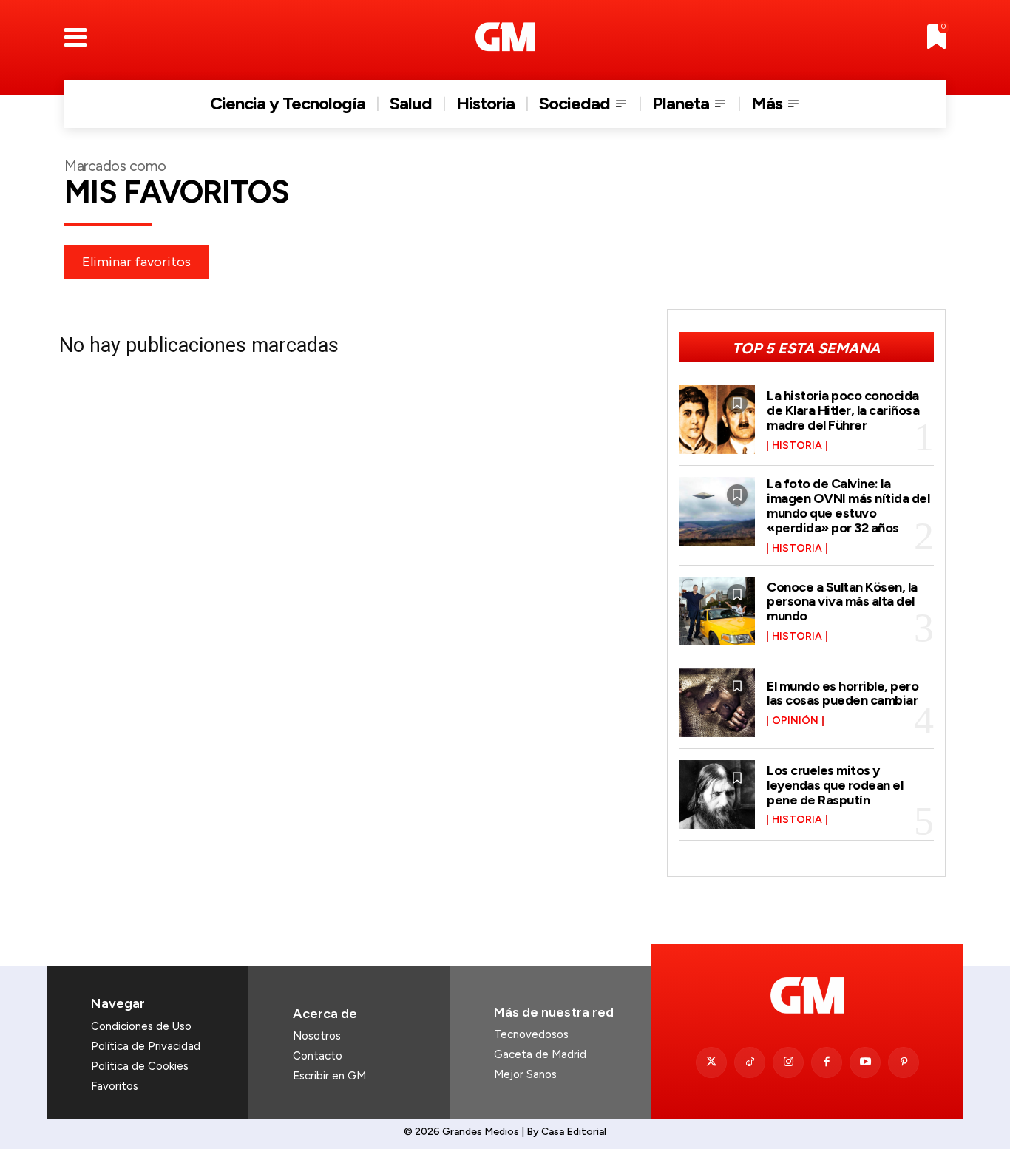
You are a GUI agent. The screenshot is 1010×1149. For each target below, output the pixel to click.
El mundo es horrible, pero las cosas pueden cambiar (842, 693)
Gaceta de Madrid (540, 1054)
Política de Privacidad (145, 1046)
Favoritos (114, 1086)
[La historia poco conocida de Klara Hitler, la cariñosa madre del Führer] (717, 419)
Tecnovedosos (531, 1034)
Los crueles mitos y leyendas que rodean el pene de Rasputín (835, 785)
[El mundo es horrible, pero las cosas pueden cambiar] (717, 702)
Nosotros (317, 1036)
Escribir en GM (329, 1075)
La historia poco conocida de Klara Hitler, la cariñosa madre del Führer (843, 410)
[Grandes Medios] (505, 37)
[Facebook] (826, 1062)
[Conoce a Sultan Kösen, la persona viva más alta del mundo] (717, 611)
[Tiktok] (749, 1062)
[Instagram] (788, 1062)
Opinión (795, 721)
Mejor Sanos (525, 1074)
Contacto (317, 1055)
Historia (797, 446)
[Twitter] (711, 1062)
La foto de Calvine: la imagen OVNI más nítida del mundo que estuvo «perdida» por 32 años (848, 505)
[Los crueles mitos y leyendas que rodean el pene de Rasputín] (717, 794)
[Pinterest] (903, 1062)
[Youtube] (865, 1062)
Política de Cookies (140, 1066)
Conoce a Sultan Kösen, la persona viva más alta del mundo (842, 602)
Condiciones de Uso (141, 1026)
